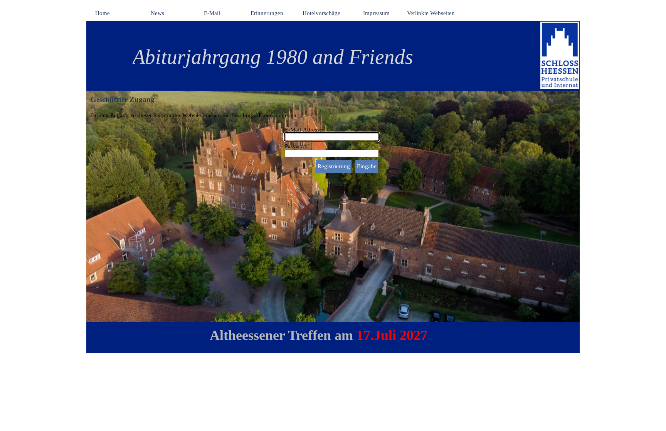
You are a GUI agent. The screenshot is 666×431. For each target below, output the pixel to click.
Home (102, 13)
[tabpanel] (323, 56)
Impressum (376, 13)
